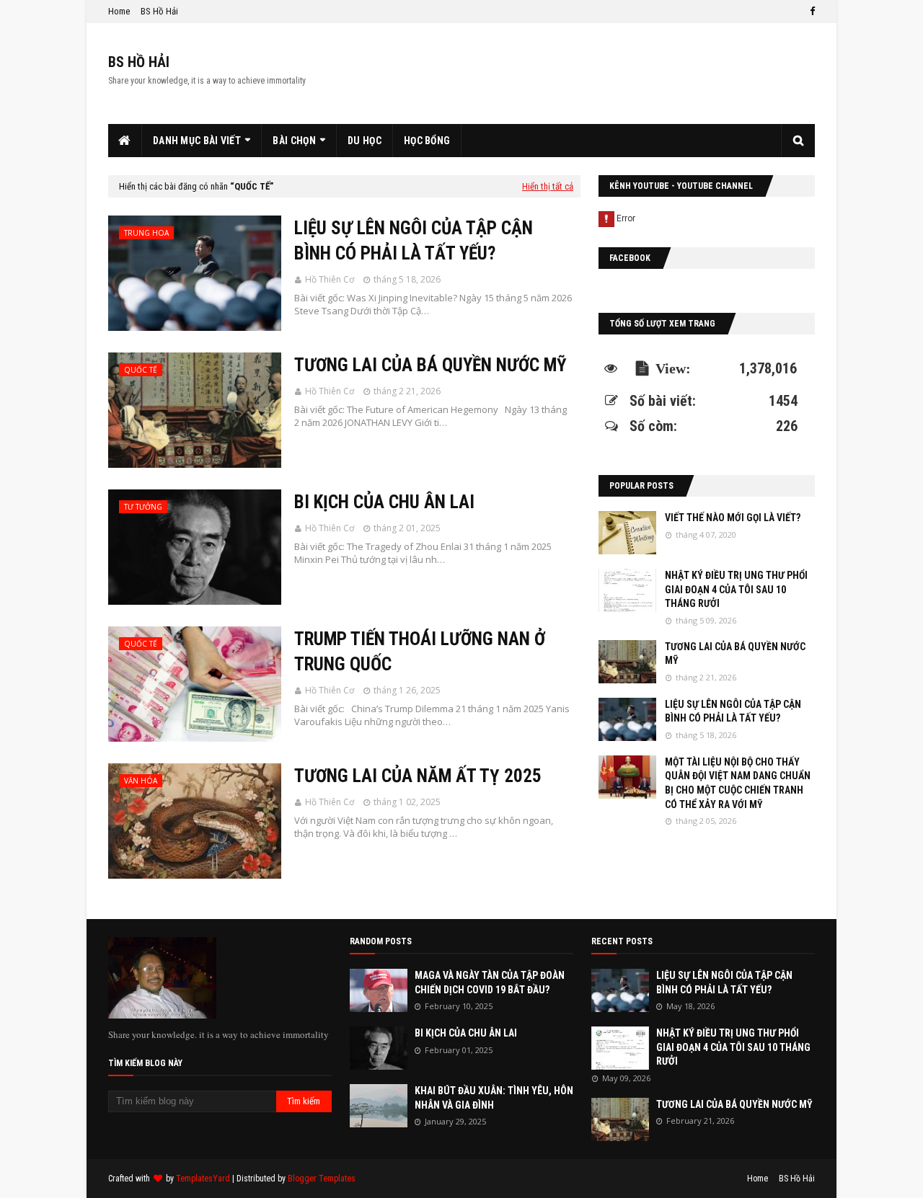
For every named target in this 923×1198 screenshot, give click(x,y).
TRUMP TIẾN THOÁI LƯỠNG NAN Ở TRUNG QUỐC (419, 652)
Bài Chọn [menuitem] (294, 140)
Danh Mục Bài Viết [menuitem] (197, 140)
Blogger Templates (321, 1178)
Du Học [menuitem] (364, 140)
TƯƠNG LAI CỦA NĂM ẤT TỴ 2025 (418, 776)
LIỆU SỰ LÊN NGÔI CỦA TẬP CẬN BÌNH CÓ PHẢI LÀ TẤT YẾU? (413, 241)
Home (119, 11)
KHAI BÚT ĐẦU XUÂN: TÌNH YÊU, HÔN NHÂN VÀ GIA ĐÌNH (494, 1098)
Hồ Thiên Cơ (329, 279)
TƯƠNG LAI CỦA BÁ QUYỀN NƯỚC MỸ (430, 365)
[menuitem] (125, 140)
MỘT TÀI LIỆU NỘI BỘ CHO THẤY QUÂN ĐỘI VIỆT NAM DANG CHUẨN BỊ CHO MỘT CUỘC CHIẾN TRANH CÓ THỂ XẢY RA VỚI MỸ (738, 783)
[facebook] (810, 11)
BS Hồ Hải (159, 11)
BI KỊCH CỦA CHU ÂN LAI (384, 502)
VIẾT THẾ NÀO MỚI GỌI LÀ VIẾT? (732, 517)
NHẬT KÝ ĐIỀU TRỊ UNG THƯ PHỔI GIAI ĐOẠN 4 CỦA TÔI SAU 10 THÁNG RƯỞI (736, 589)
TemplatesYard (203, 1178)
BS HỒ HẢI (138, 62)
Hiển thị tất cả (547, 186)
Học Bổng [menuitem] (427, 140)
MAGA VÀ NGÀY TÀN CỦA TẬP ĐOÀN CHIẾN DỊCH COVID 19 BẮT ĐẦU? (490, 982)
